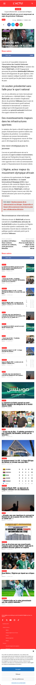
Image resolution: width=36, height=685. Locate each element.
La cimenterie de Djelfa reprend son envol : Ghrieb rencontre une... (13, 326)
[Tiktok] (18, 620)
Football (4, 288)
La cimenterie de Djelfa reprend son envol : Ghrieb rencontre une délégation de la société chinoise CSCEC (13, 268)
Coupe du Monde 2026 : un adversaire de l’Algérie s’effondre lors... (12, 362)
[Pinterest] (17, 24)
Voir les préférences (18, 679)
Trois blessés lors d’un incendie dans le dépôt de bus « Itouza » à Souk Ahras (26, 244)
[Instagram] (14, 620)
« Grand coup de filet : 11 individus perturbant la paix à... (11, 338)
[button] (33, 651)
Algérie (4, 264)
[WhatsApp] (21, 24)
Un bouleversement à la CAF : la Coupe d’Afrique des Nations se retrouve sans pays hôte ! (13, 292)
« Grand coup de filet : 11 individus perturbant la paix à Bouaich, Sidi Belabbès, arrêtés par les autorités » (13, 280)
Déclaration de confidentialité (18, 682)
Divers (3, 19)
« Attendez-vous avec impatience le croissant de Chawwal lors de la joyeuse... (13, 374)
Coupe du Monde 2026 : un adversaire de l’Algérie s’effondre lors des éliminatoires (13, 303)
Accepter (18, 669)
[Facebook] (9, 24)
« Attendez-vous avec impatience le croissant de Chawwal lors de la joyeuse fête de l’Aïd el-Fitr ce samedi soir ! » (13, 316)
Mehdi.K (20, 20)
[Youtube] (10, 620)
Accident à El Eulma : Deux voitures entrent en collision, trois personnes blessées (9, 244)
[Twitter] (13, 24)
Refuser (18, 674)
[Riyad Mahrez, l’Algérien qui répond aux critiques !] (18, 561)
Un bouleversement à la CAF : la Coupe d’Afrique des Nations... (12, 350)
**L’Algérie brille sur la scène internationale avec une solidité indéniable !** (16, 601)
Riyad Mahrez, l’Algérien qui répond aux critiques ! (18, 574)
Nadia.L (3, 329)
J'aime (31, 55)
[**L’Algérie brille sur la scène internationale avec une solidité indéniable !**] (18, 588)
